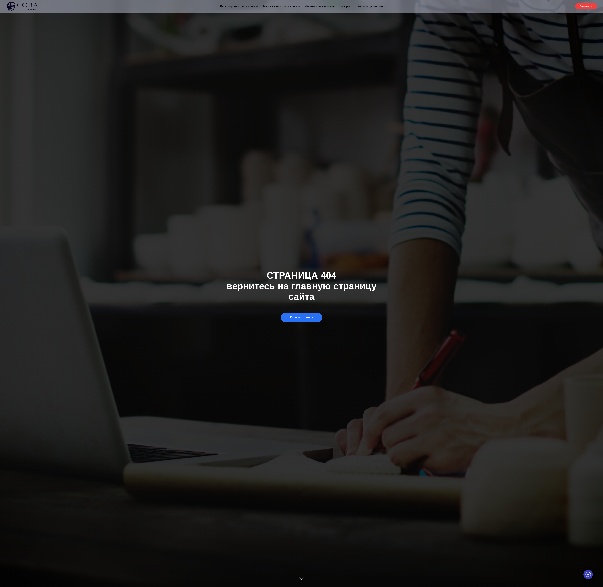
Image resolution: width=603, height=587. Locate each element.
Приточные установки (369, 6)
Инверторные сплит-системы (239, 6)
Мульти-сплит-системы (319, 6)
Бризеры (344, 6)
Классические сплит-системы (281, 6)
